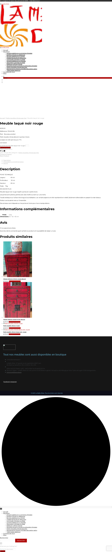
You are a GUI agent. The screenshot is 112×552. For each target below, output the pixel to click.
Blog (4, 73)
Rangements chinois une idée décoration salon (22, 69)
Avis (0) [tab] (5, 163)
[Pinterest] (4, 151)
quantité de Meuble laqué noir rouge (12, 145)
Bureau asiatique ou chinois (16, 56)
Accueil (5, 50)
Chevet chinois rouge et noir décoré (14, 319)
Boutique (6, 51)
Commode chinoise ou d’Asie (16, 59)
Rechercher (4, 538)
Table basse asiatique (13, 70)
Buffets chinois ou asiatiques (16, 55)
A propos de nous (9, 72)
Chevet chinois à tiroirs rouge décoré (14, 279)
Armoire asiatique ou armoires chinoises (19, 53)
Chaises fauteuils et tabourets (16, 58)
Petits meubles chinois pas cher (17, 67)
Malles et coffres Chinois (14, 64)
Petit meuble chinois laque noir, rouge (14, 332)
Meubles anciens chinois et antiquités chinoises (22, 65)
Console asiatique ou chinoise (16, 61)
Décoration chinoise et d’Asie (16, 62)
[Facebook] (1, 151)
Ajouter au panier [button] (15, 281)
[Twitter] (3, 151)
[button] (3, 76)
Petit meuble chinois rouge (11, 325)
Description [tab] (7, 160)
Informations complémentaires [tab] (13, 162)
